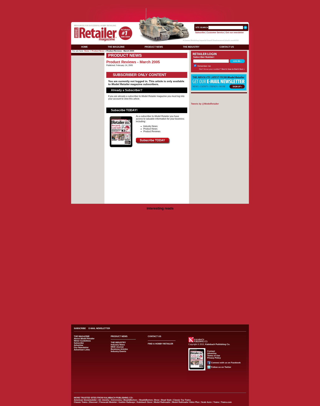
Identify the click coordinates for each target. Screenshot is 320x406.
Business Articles (119, 349)
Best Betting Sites (160, 243)
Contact (211, 351)
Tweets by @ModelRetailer (205, 104)
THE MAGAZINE (116, 47)
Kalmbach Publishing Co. (217, 344)
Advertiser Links (82, 350)
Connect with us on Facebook (226, 363)
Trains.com (226, 402)
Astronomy (116, 400)
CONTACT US (226, 47)
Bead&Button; (131, 400)
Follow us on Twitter (221, 367)
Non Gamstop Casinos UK (160, 217)
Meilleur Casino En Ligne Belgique (160, 292)
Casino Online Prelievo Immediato (160, 219)
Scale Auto (206, 402)
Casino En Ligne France (160, 300)
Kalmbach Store (144, 402)
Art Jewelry (103, 400)
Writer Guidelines (82, 341)
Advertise (78, 345)
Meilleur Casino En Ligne (160, 261)
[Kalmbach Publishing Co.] (198, 341)
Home (86, 51)
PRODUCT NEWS (154, 47)
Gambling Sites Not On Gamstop (160, 279)
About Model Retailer (84, 338)
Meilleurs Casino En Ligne (160, 305)
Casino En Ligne (160, 310)
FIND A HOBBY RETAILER (160, 344)
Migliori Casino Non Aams (160, 282)
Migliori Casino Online (160, 225)
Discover (93, 402)
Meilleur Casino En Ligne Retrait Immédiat (160, 264)
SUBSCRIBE (80, 328)
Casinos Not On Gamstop (223, 2)
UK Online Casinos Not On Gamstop (160, 227)
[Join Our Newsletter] (218, 89)
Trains (216, 402)
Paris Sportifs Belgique (160, 289)
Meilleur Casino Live (123, 2)
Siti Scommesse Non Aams (192, 2)
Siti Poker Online (160, 318)
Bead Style (166, 400)
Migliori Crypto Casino (160, 302)
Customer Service (215, 32)
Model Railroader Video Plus (185, 402)
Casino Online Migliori (160, 284)
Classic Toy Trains (182, 400)
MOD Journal (117, 347)
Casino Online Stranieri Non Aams (160, 232)
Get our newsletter (235, 32)
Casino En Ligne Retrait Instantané (155, 2)
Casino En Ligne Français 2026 (160, 308)
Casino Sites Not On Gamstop (160, 235)
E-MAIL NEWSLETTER (99, 328)
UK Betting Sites (160, 258)
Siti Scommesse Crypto (160, 295)
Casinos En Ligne (160, 266)
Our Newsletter (81, 347)
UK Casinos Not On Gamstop (160, 251)
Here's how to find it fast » (233, 69)
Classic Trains (80, 402)
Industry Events (118, 351)
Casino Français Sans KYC (160, 315)
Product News (98, 51)
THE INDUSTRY (191, 47)
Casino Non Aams (160, 276)
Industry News (118, 345)
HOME (84, 47)
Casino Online (160, 313)
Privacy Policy (214, 358)
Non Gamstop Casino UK (160, 238)
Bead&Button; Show (149, 400)
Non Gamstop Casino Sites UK (160, 240)
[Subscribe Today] (153, 143)
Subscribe (200, 32)
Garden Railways (127, 402)
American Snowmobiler (85, 400)
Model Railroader (162, 402)
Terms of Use (213, 355)
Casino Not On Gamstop (96, 2)
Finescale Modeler (108, 402)
